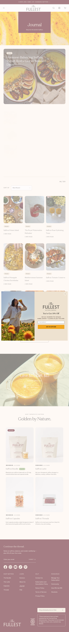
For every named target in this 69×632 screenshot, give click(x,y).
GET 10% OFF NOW (51, 326)
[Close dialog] (65, 294)
